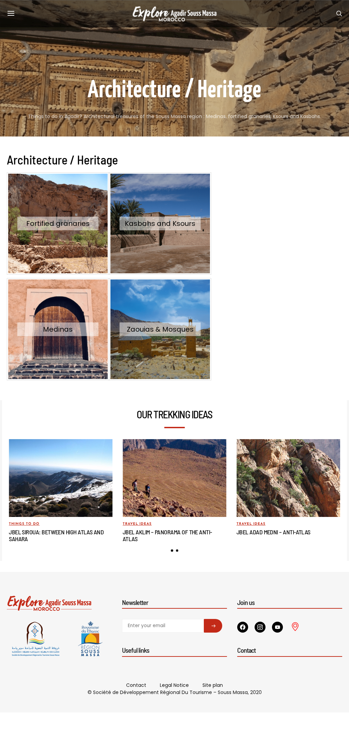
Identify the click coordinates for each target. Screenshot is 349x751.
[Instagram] (260, 627)
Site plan (212, 685)
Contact (136, 685)
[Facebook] (242, 627)
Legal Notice (174, 685)
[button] (171, 550)
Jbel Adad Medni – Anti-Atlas (273, 532)
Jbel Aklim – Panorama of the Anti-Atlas (167, 535)
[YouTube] (277, 627)
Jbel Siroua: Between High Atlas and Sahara (56, 535)
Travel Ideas (137, 524)
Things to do (24, 524)
